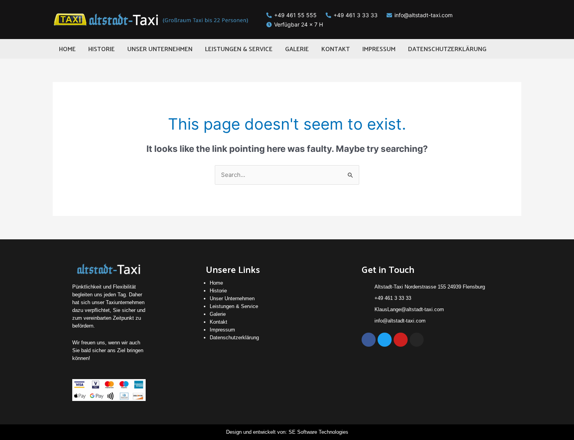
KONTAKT (335, 48)
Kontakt (218, 322)
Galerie (218, 314)
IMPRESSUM (379, 48)
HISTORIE (101, 48)
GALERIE (297, 48)
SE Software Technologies (318, 432)
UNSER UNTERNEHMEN (160, 48)
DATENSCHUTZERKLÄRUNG (447, 48)
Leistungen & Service (234, 306)
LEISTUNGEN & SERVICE (239, 48)
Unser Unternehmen (232, 298)
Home (216, 283)
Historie (218, 291)
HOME (67, 48)
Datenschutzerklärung (234, 337)
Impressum (222, 330)
